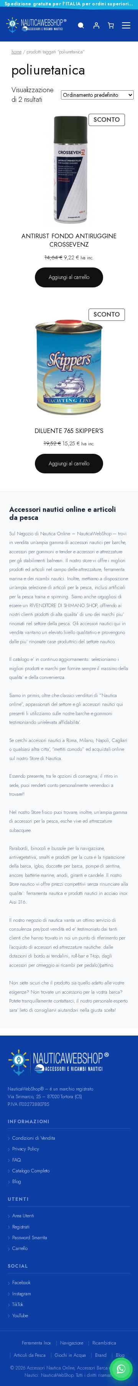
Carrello (20, 1248)
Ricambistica (104, 1343)
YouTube (20, 1315)
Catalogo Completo (30, 1170)
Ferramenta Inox (36, 1343)
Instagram (21, 1293)
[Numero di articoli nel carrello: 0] (111, 25)
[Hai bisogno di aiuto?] (121, 1369)
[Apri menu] (126, 25)
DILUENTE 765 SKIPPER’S (69, 431)
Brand (101, 1355)
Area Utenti (23, 1215)
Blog (16, 1181)
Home (16, 51)
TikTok (17, 1304)
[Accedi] (96, 25)
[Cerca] (81, 25)
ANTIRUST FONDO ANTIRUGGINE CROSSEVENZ (69, 240)
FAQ (16, 1160)
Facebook (21, 1282)
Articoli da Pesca (30, 1355)
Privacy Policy (25, 1148)
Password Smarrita (29, 1237)
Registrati (21, 1226)
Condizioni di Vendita (33, 1138)
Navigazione (71, 1343)
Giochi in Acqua (70, 1355)
